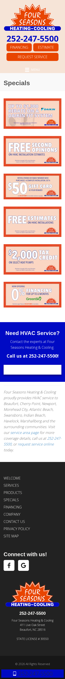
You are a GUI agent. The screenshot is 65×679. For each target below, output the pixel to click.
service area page (24, 432)
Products (13, 492)
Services (11, 485)
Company (12, 514)
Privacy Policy (17, 528)
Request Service (32, 56)
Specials (11, 499)
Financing (19, 47)
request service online (36, 444)
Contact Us (14, 521)
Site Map (11, 536)
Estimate (46, 47)
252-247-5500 (32, 38)
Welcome (12, 478)
